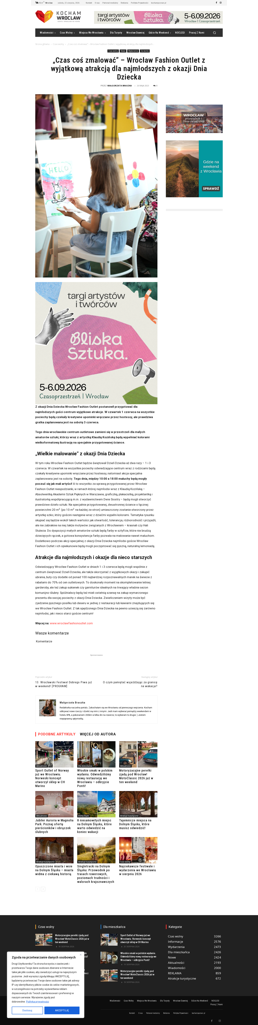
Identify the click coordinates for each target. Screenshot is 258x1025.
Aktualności (41, 766)
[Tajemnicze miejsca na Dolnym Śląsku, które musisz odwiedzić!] (138, 804)
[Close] (80, 955)
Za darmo (145, 51)
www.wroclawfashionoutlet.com (71, 623)
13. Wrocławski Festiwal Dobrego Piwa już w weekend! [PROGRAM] (63, 684)
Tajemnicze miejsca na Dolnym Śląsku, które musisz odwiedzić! (135, 824)
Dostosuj (27, 1010)
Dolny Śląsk (83, 816)
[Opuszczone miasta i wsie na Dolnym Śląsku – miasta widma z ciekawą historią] (54, 850)
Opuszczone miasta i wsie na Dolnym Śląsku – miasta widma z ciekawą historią (54, 870)
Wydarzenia (133, 51)
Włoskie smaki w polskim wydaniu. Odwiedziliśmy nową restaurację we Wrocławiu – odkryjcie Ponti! (95, 778)
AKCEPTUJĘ (62, 1010)
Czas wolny (58, 44)
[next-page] (43, 889)
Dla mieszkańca (85, 766)
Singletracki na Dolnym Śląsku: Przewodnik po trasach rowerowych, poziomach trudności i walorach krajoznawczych (95, 874)
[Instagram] (221, 3)
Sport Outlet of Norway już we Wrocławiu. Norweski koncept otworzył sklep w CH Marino (52, 778)
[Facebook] (216, 3)
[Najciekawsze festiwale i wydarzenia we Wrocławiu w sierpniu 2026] (138, 850)
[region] (45, 985)
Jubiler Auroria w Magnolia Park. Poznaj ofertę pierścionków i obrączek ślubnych (54, 826)
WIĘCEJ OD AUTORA (98, 734)
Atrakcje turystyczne (129, 816)
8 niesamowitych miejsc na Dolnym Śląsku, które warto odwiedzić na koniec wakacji (94, 826)
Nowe (123, 51)
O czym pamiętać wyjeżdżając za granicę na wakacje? (130, 684)
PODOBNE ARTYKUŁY (57, 734)
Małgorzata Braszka (119, 85)
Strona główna (42, 44)
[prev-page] (37, 889)
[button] (214, 33)
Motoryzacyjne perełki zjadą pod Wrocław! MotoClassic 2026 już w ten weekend (136, 776)
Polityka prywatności (37, 1001)
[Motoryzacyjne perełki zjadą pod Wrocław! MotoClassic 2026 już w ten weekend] (138, 754)
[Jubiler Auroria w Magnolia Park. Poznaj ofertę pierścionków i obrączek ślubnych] (54, 804)
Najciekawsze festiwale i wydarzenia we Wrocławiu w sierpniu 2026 (137, 870)
